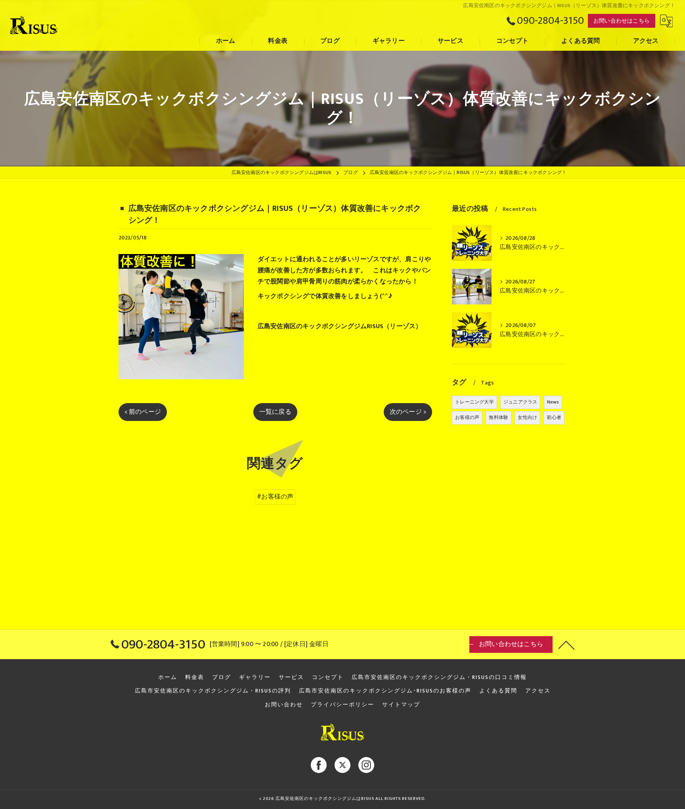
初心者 (554, 417)
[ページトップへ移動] (566, 644)
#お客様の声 (275, 497)
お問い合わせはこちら (621, 20)
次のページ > (408, 412)
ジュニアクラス (520, 402)
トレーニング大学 (474, 402)
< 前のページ (142, 412)
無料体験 (498, 417)
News (553, 402)
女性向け (527, 417)
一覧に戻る (275, 412)
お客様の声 (467, 417)
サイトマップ (401, 704)
